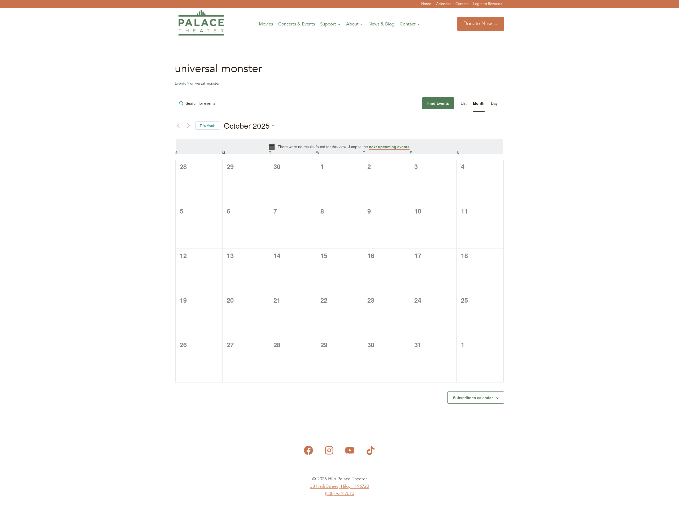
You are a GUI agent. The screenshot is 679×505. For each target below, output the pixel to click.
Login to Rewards (487, 3)
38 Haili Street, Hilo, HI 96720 (339, 486)
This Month (208, 125)
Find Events (438, 103)
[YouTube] (350, 450)
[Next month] (188, 125)
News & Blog (381, 24)
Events (180, 83)
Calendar (443, 3)
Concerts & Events (296, 24)
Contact (462, 3)
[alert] (339, 146)
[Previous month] (178, 125)
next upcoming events (389, 146)
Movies (266, 24)
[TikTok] (371, 450)
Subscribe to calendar (473, 397)
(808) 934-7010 (339, 493)
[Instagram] (329, 450)
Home (426, 3)
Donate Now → (480, 23)
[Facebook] (308, 450)
